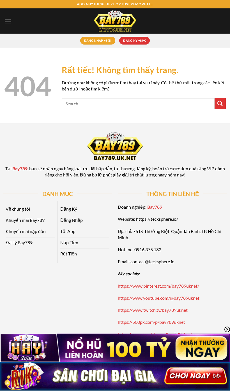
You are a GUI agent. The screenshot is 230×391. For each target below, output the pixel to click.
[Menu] (8, 21)
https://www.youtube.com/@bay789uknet (158, 298)
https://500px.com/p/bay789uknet (151, 322)
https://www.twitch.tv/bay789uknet (153, 310)
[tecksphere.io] (115, 21)
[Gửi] (220, 103)
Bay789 (154, 207)
